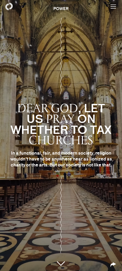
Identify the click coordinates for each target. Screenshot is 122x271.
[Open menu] (113, 6)
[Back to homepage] (9, 6)
